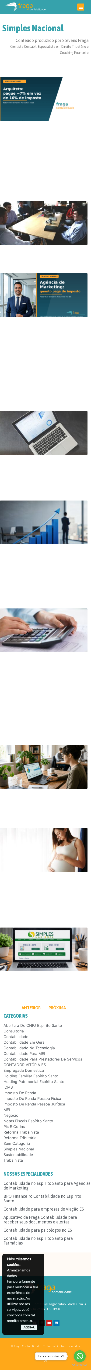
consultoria (14, 1031)
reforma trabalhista (21, 1132)
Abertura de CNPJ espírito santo (33, 1025)
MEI (7, 1109)
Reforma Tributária (20, 1137)
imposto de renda (20, 1092)
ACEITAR (29, 1327)
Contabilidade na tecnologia (29, 1048)
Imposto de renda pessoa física (32, 1098)
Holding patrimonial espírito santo (34, 1081)
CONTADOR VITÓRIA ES (25, 1064)
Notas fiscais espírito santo (28, 1121)
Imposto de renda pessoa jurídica (34, 1104)
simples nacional (19, 1149)
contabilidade (16, 1036)
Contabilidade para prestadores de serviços (43, 1059)
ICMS (8, 1087)
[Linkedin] (56, 1323)
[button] (80, 7)
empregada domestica (24, 1070)
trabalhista (13, 1160)
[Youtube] (49, 1323)
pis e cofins (14, 1126)
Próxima (57, 1007)
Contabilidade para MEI (24, 1053)
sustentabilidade (18, 1154)
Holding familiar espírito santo (31, 1076)
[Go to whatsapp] (80, 1356)
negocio (11, 1115)
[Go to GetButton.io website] (79, 1365)
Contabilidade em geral (25, 1042)
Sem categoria (17, 1143)
